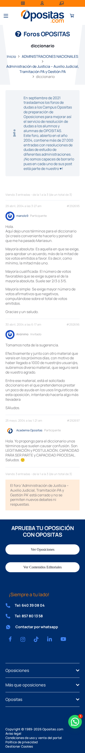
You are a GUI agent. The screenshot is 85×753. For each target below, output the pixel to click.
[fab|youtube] (63, 639)
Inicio (11, 56)
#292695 (73, 206)
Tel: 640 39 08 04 (30, 605)
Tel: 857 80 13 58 (29, 615)
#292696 (73, 324)
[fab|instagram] (22, 639)
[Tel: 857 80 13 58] (10, 616)
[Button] (72, 16)
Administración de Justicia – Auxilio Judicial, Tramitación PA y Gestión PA (42, 69)
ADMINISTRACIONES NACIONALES (50, 56)
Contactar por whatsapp (36, 626)
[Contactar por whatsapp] (10, 627)
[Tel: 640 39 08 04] (10, 605)
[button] (6, 16)
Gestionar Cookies (19, 746)
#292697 (73, 420)
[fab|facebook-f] (10, 639)
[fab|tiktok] (36, 639)
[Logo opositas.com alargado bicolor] (42, 16)
